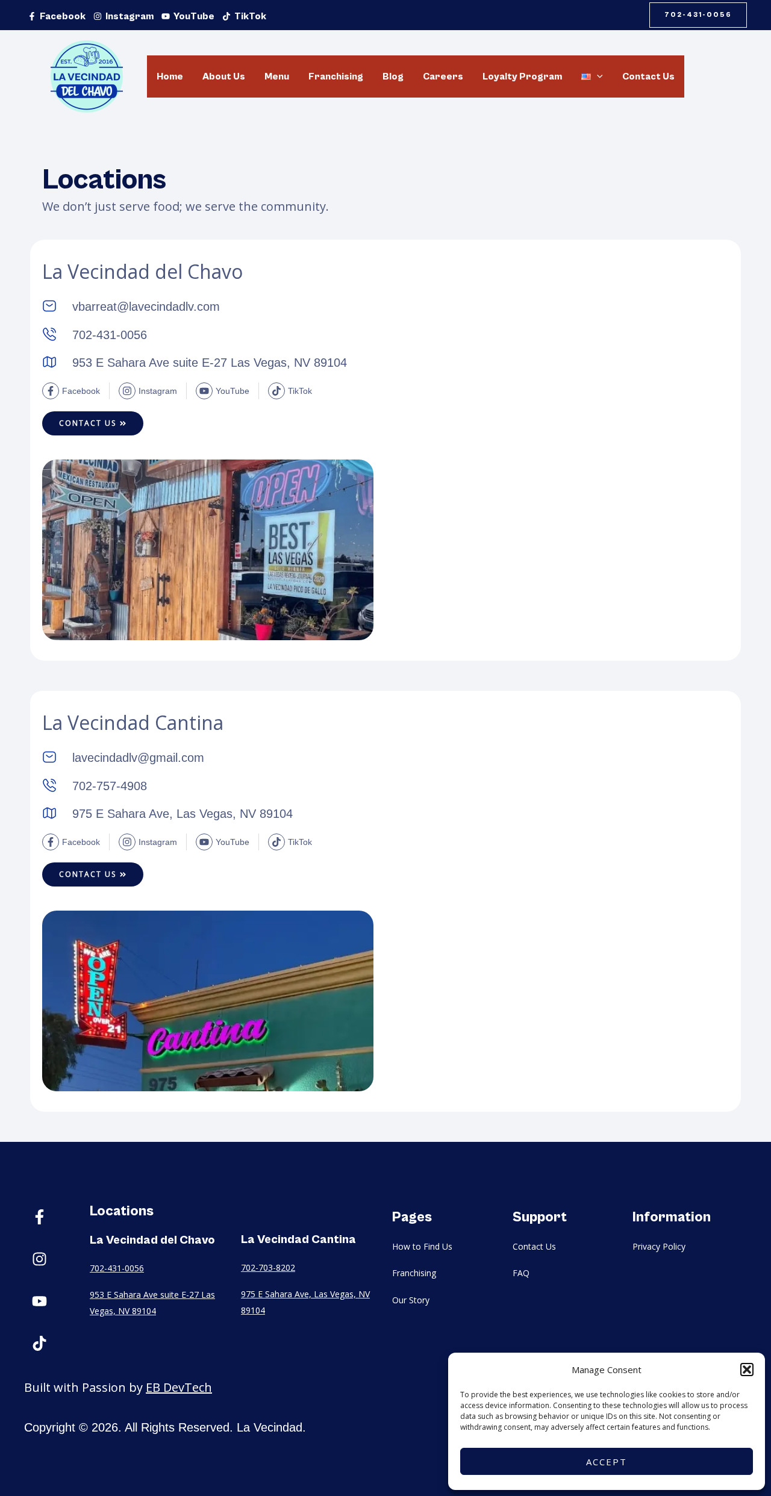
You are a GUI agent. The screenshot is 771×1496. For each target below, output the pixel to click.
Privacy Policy (658, 1246)
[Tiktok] (39, 1344)
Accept (606, 1462)
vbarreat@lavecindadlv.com (146, 306)
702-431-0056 (117, 1268)
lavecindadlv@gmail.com (138, 757)
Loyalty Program (522, 76)
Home (170, 76)
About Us (223, 76)
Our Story (410, 1300)
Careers (443, 76)
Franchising (335, 76)
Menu (276, 76)
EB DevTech (179, 1387)
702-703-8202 (268, 1267)
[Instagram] (39, 1259)
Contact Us (648, 76)
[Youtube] (39, 1301)
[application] (597, 76)
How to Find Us (422, 1246)
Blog (393, 76)
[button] (747, 1370)
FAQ (521, 1273)
